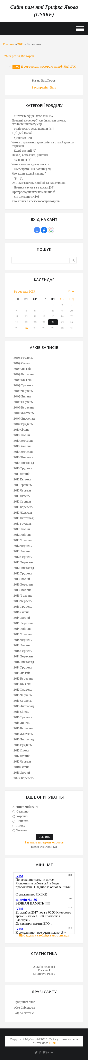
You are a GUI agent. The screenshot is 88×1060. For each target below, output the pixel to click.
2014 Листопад (24, 662)
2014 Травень (23, 634)
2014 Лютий (22, 618)
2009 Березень (24, 374)
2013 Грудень (23, 606)
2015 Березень (23, 678)
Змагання (20, 160)
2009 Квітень (23, 380)
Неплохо (22, 821)
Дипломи (20, 138)
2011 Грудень (23, 523)
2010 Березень (23, 441)
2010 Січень (21, 429)
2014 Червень (23, 640)
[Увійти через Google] (51, 230)
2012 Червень (23, 546)
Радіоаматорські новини (31, 129)
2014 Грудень (23, 667)
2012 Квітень (22, 535)
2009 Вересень (24, 407)
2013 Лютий (22, 579)
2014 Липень (22, 645)
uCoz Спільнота (24, 1007)
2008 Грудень (23, 358)
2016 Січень (21, 712)
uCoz (52, 1043)
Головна (8, 44)
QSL (16, 178)
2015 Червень (23, 695)
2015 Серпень (23, 701)
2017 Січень (21, 750)
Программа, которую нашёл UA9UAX (48, 66)
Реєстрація (40, 87)
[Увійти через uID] (37, 230)
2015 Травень (23, 689)
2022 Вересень (24, 778)
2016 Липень (22, 723)
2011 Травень (23, 485)
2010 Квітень (22, 446)
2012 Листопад (24, 568)
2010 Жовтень (23, 457)
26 (26, 328)
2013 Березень (23, 584)
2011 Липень (22, 496)
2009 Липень (22, 396)
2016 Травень (23, 717)
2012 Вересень (23, 562)
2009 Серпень (23, 402)
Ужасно (21, 830)
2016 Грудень (23, 745)
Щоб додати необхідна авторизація (44, 935)
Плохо (20, 825)
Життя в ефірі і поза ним (31, 116)
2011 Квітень (22, 479)
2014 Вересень (23, 656)
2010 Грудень (23, 468)
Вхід (53, 87)
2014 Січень (21, 612)
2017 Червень (23, 761)
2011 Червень (23, 490)
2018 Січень (21, 767)
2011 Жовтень (23, 512)
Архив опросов (53, 842)
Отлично (22, 811)
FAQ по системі (24, 1013)
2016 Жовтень (23, 734)
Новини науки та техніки (31, 187)
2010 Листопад (24, 463)
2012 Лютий (22, 529)
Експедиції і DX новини (29, 169)
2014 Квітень (22, 629)
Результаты (33, 842)
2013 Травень (23, 595)
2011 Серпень (23, 501)
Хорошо (21, 816)
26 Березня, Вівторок (19, 56)
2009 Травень (23, 385)
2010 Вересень (23, 452)
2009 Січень (22, 363)
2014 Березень (23, 623)
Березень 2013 (24, 291)
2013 (20, 44)
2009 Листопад (24, 418)
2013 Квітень (22, 590)
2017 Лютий (21, 756)
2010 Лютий (22, 435)
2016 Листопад (24, 739)
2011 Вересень (23, 507)
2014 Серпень (23, 651)
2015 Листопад (24, 706)
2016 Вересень (23, 728)
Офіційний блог (24, 1002)
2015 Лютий (22, 673)
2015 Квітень (22, 684)
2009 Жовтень (24, 413)
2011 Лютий (21, 474)
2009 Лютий (22, 369)
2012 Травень (23, 540)
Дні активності (24, 197)
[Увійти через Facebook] (44, 230)
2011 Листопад (24, 518)
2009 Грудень (23, 424)
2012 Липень (22, 551)
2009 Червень (23, 391)
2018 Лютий (22, 772)
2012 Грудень (23, 573)
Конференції (23, 150)
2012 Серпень (23, 557)
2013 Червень (23, 601)
